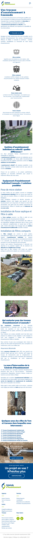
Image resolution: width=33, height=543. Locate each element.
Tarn (3, 501)
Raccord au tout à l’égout (8, 523)
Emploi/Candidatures (7, 509)
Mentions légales (8, 537)
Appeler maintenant (16, 458)
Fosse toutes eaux (16, 93)
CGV (28, 537)
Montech (18, 373)
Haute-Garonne (6, 498)
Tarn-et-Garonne (6, 500)
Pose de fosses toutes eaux (9, 521)
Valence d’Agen (14, 374)
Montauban (29, 371)
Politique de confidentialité (19, 537)
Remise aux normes (7, 528)
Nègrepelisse (12, 373)
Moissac (23, 373)
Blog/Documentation (7, 511)
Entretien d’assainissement (23, 503)
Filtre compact (16, 75)
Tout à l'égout (16, 110)
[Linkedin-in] (21, 518)
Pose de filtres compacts (8, 519)
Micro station (16, 57)
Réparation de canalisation (23, 501)
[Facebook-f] (18, 518)
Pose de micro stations (7, 517)
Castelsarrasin (4, 373)
